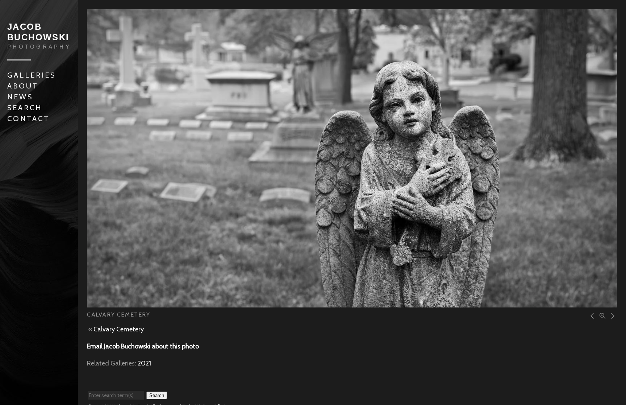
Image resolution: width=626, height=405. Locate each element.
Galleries (31, 75)
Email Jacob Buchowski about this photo (143, 346)
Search (24, 107)
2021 (144, 363)
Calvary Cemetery (118, 329)
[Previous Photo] (591, 315)
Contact (28, 118)
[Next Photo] (611, 315)
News (20, 96)
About (22, 86)
